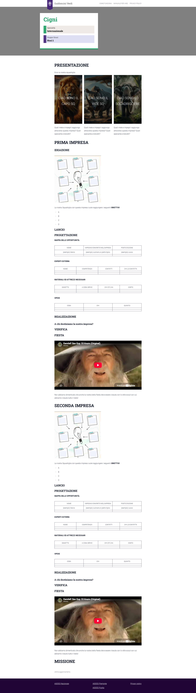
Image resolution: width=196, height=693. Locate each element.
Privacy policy (136, 684)
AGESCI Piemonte (100, 684)
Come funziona (105, 3)
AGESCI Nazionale (61, 684)
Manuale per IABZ (121, 3)
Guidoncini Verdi (63, 3)
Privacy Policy (136, 3)
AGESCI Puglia (98, 688)
